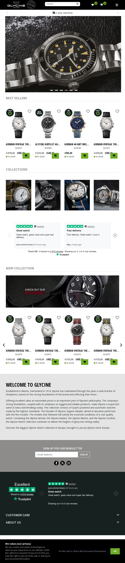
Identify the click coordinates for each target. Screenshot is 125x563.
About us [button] (13, 522)
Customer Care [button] (18, 515)
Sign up (84, 454)
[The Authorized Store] (31, 4)
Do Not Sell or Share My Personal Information (82, 551)
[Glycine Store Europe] (16, 4)
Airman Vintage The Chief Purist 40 (18, 145)
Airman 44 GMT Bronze (77, 145)
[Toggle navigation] (117, 5)
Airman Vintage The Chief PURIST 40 (77, 352)
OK (115, 551)
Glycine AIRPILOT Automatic (48, 145)
